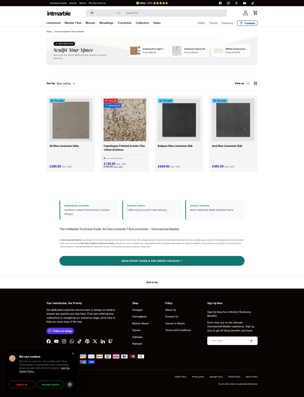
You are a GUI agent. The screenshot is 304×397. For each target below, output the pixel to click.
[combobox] (156, 13)
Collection (142, 23)
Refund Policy (234, 377)
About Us (170, 310)
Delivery (73, 3)
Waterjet (137, 343)
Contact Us (171, 316)
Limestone (53, 23)
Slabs (157, 23)
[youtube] (244, 3)
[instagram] (228, 3)
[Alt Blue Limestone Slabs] (70, 120)
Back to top (152, 282)
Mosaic (90, 23)
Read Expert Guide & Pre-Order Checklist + (152, 260)
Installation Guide (58, 3)
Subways (137, 337)
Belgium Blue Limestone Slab (175, 146)
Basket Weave (140, 323)
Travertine (124, 23)
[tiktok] (252, 3)
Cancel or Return (175, 323)
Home (49, 31)
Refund (82, 3)
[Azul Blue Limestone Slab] (233, 120)
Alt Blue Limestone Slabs (64, 146)
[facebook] (220, 3)
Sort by (50, 83)
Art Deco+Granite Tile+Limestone (69, 31)
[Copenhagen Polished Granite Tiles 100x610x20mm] (125, 120)
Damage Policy (216, 377)
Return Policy (252, 377)
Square (136, 330)
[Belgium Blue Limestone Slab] (179, 120)
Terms (213, 23)
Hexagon (137, 310)
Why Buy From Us (97, 3)
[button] (255, 13)
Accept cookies (51, 384)
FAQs (201, 23)
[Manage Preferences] (70, 384)
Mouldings (106, 23)
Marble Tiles (73, 23)
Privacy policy (198, 377)
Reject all (22, 384)
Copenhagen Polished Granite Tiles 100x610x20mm (124, 148)
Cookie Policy (180, 377)
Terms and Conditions (178, 330)
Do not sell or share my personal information (238, 384)
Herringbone (139, 316)
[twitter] (236, 3)
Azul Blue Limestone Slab (227, 146)
